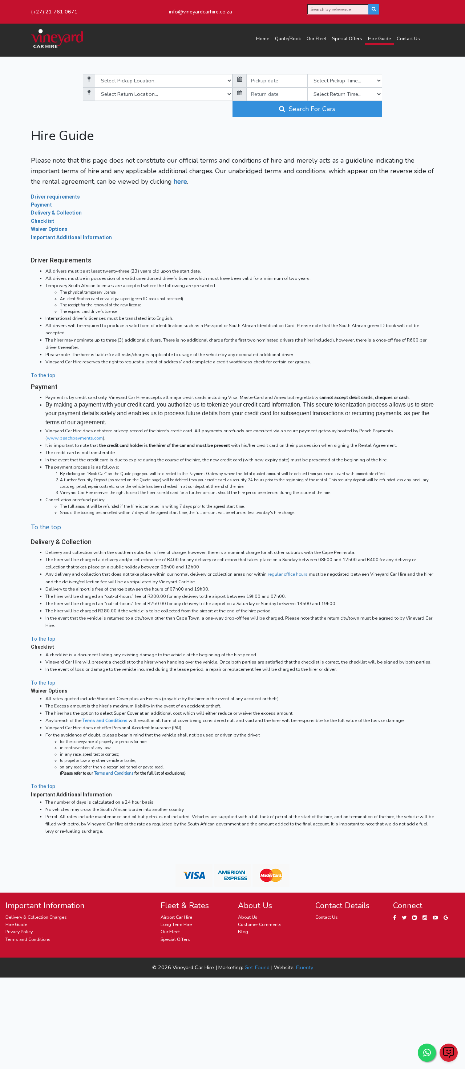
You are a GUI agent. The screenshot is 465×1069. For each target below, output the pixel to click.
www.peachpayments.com (75, 438)
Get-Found (257, 967)
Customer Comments (260, 924)
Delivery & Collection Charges (36, 917)
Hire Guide (379, 39)
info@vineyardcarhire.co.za (200, 11)
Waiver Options (49, 229)
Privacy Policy (19, 932)
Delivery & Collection (56, 213)
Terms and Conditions (105, 720)
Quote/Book (288, 39)
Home (262, 39)
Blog (243, 932)
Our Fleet (316, 39)
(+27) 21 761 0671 (54, 11)
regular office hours (288, 574)
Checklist (42, 221)
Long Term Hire (176, 924)
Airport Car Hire (176, 917)
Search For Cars (310, 109)
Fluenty (304, 967)
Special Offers (347, 39)
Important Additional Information (71, 237)
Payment (41, 205)
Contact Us (408, 39)
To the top (43, 375)
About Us (248, 917)
